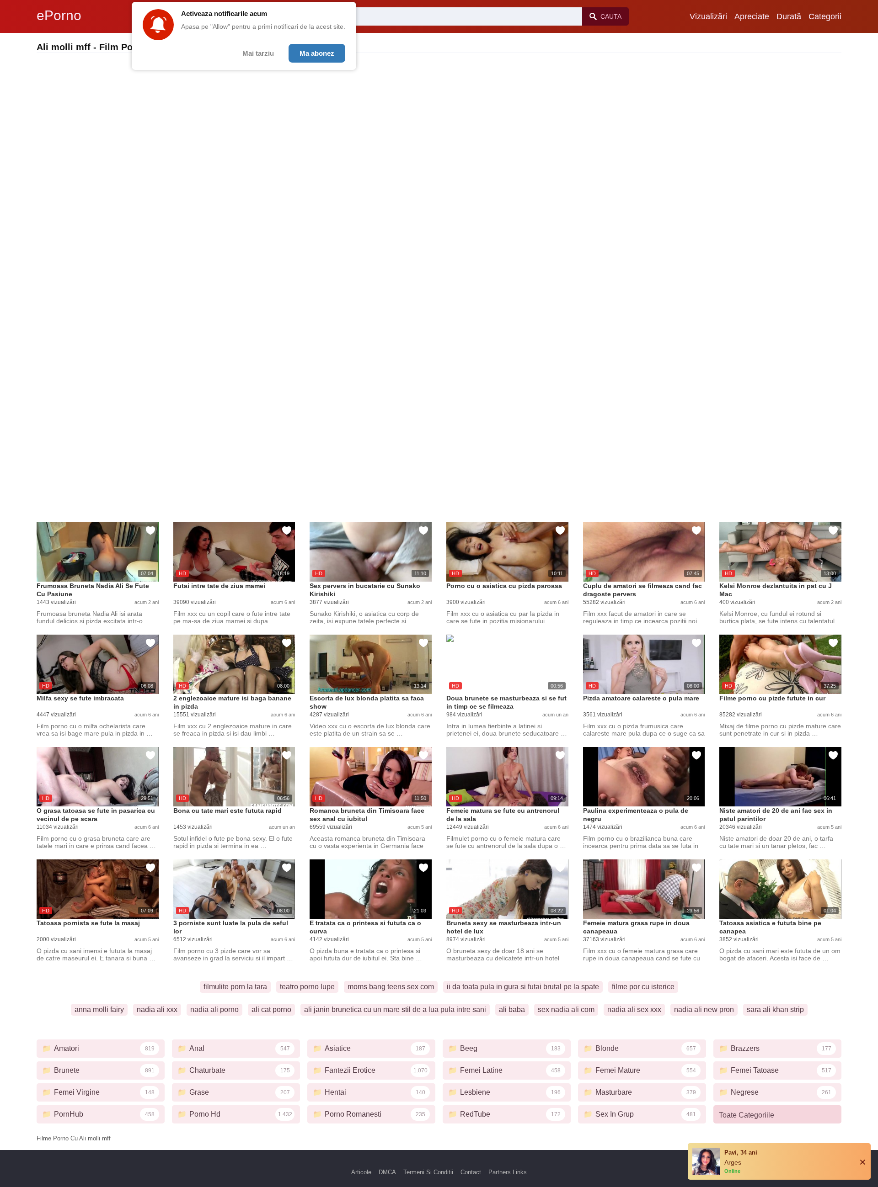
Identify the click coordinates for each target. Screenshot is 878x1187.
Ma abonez (317, 53)
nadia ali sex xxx (634, 1009)
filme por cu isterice (643, 987)
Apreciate (751, 16)
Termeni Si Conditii (428, 1172)
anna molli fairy (99, 1009)
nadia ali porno (214, 1009)
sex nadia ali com (566, 1009)
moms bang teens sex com (391, 987)
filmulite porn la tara (235, 987)
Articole (361, 1172)
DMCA (387, 1172)
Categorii (824, 16)
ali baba (512, 1009)
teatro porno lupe (307, 987)
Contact (470, 1172)
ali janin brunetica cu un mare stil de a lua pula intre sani (395, 1009)
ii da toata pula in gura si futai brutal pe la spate (523, 987)
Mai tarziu (258, 53)
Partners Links (507, 1172)
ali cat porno (271, 1009)
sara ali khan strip (775, 1009)
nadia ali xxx (157, 1009)
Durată (788, 16)
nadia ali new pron (704, 1009)
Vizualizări (708, 16)
